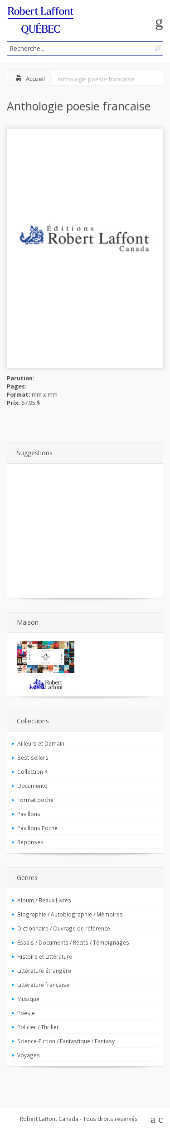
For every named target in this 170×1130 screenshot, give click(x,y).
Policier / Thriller (38, 1026)
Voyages (28, 1055)
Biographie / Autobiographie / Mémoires (70, 914)
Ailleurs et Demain (40, 743)
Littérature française (43, 984)
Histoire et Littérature (44, 956)
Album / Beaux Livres (44, 900)
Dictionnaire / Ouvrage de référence (63, 928)
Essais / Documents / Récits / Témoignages (73, 942)
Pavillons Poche (37, 827)
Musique (28, 998)
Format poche (35, 799)
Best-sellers (33, 757)
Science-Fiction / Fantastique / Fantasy (66, 1041)
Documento (32, 785)
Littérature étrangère (44, 970)
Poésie (26, 1012)
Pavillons (28, 813)
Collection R (32, 771)
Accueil (35, 79)
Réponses (30, 842)
